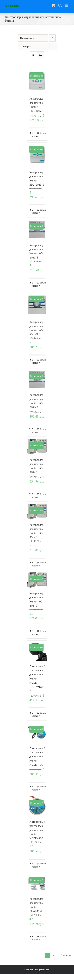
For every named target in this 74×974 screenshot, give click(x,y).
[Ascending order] (52, 38)
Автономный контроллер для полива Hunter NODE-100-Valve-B (37, 678)
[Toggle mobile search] (60, 5)
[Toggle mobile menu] (67, 5)
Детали (42, 133)
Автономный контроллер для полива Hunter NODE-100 (37, 756)
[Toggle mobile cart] (53, 5)
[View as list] (40, 55)
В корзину (34, 134)
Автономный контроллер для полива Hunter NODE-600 (37, 830)
